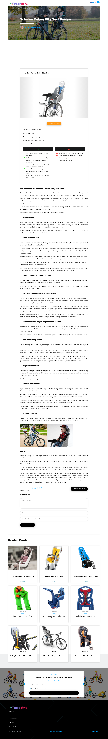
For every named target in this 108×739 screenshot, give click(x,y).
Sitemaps (11, 722)
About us (11, 711)
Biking (18, 8)
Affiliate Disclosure (56, 731)
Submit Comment (27, 525)
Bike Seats (31, 8)
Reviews (24, 8)
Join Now (54, 692)
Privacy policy (13, 718)
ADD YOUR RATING (79, 489)
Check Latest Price (53, 123)
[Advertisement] (54, 51)
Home (12, 8)
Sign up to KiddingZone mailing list (40, 688)
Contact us (12, 715)
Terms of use (95, 731)
